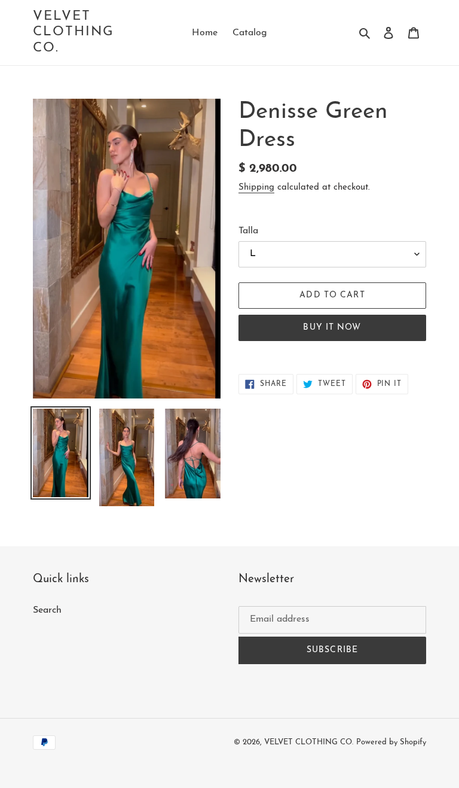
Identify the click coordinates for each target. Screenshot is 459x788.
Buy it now (332, 327)
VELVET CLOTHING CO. (74, 32)
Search (47, 610)
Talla (248, 231)
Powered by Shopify (391, 742)
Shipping (256, 187)
